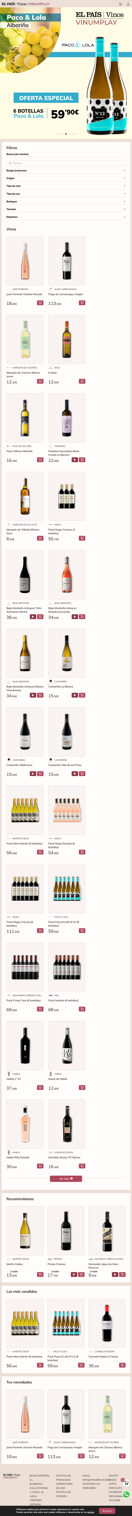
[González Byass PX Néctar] (66, 1124)
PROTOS (58, 1259)
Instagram (116, 1496)
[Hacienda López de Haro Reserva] (107, 1230)
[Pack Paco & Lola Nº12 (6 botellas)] (66, 888)
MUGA (57, 524)
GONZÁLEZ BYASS (63, 1152)
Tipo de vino (13, 186)
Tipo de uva (13, 193)
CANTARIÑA (60, 681)
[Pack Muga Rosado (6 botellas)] (66, 810)
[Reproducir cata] (75, 459)
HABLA (16, 1074)
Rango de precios (16, 170)
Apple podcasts (115, 1486)
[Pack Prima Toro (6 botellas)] (24, 967)
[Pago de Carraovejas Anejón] (66, 260)
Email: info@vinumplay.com (92, 1477)
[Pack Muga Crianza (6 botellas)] (24, 888)
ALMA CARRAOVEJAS (65, 289)
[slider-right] (125, 73)
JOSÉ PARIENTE (20, 289)
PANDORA (59, 446)
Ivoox (113, 1479)
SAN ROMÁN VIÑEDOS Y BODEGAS (28, 995)
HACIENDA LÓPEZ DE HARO (109, 1259)
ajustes (90, 1512)
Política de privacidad (63, 1477)
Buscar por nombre (17, 154)
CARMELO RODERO (104, 1351)
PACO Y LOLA (61, 917)
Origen (10, 178)
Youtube (114, 1500)
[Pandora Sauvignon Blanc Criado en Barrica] (66, 417)
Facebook (115, 1492)
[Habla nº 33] (24, 1045)
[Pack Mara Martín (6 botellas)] (24, 810)
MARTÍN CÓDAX (21, 838)
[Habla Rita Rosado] (24, 1124)
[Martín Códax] (24, 1230)
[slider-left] (6, 73)
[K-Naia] (66, 339)
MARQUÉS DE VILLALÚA (25, 524)
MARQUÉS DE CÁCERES (25, 367)
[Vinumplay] (26, 3)
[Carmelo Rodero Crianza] (107, 1323)
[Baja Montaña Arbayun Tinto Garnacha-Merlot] (24, 574)
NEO (56, 995)
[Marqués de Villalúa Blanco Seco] (24, 496)
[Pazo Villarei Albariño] (24, 417)
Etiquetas (12, 217)
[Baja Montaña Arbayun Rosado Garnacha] (66, 574)
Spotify (113, 1475)
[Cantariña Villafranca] (24, 731)
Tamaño (11, 209)
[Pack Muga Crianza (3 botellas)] (66, 496)
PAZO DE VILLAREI (22, 446)
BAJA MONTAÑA (21, 603)
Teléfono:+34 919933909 (91, 1486)
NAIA (57, 367)
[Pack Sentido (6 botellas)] (66, 967)
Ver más (64, 1178)
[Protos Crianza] (66, 1230)
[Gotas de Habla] (66, 1045)
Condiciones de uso (64, 1486)
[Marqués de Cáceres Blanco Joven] (24, 339)
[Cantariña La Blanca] (66, 653)
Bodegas (11, 201)
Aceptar (107, 1510)
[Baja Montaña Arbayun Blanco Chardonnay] (24, 653)
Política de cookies (63, 1494)
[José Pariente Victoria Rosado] (24, 260)
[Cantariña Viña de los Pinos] (66, 731)
